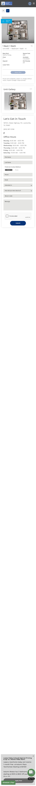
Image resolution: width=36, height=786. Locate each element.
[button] (31, 774)
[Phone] (30, 3)
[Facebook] (4, 133)
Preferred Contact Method (13, 167)
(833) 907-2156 (8, 129)
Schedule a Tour (8, 783)
